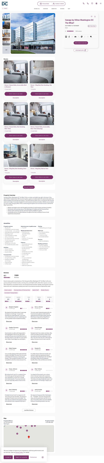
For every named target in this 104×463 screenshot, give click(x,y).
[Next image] (25, 72)
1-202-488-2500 (49, 422)
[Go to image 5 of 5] (17, 82)
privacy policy (19, 452)
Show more (9, 321)
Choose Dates (45, 3)
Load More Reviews (28, 410)
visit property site (79, 50)
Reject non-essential (21, 457)
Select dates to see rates (81, 42)
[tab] (37, 8)
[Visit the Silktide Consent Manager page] (42, 457)
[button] (25, 425)
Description (16, 98)
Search (5, 8)
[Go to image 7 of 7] (44, 82)
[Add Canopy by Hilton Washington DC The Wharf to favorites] (91, 16)
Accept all (8, 457)
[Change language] (83, 3)
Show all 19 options (28, 187)
